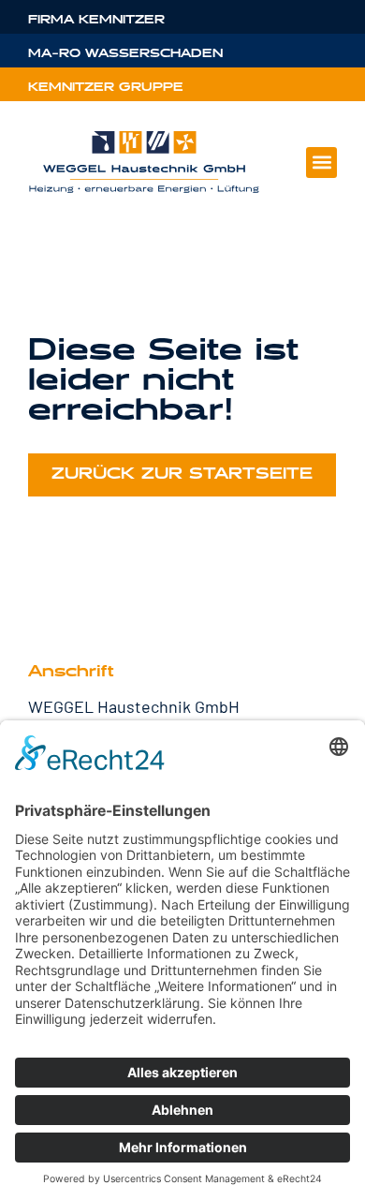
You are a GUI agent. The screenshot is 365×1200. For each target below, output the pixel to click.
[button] (321, 162)
